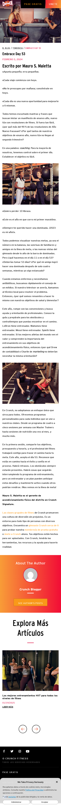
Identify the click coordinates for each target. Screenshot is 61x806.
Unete (53, 4)
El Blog (6, 48)
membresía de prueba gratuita (41, 529)
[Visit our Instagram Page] (19, 751)
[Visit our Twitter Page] (12, 751)
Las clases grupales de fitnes (18, 512)
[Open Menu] (18, 4)
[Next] (36, 729)
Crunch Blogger (30, 589)
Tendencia (18, 48)
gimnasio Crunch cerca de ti (44, 525)
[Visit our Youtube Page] (27, 751)
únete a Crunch (12, 534)
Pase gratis (33, 4)
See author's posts (30, 603)
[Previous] (23, 729)
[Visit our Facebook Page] (4, 751)
